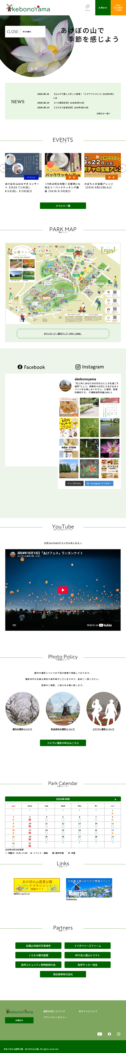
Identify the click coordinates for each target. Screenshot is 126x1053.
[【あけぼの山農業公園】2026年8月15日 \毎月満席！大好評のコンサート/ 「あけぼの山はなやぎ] (68, 427)
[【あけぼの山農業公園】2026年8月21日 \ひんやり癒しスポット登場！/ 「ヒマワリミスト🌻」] (89, 407)
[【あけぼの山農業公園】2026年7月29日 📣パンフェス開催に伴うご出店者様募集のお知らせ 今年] (109, 468)
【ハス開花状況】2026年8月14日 (68, 102)
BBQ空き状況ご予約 (118, 7)
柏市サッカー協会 (87, 965)
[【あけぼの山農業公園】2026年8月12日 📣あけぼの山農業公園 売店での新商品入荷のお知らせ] (68, 448)
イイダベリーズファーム (87, 945)
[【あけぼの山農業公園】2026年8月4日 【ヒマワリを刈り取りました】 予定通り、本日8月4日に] (68, 468)
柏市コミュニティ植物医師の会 (38, 965)
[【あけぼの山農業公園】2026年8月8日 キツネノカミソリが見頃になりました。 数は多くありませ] (89, 448)
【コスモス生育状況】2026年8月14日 (71, 107)
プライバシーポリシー (55, 1017)
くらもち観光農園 (38, 955)
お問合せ (102, 7)
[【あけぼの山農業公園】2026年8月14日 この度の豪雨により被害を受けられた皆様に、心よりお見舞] (109, 427)
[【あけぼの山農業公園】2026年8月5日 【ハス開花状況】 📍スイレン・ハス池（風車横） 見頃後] (109, 448)
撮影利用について (52, 1011)
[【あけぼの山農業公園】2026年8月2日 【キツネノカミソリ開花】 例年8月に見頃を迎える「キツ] (89, 468)
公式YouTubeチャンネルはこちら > (63, 542)
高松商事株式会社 (63, 974)
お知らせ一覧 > (103, 113)
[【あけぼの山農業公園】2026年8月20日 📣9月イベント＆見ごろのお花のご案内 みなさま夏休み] (109, 407)
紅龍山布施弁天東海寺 (38, 945)
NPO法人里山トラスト (87, 955)
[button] (31, 68)
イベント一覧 (63, 206)
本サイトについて (88, 1011)
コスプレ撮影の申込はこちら (63, 743)
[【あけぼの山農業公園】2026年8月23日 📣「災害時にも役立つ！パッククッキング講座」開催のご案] (68, 407)
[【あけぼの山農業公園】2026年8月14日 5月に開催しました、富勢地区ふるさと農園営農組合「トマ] (89, 427)
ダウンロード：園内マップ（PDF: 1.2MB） (63, 333)
